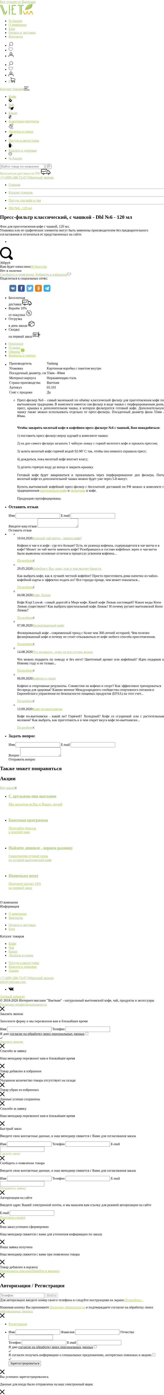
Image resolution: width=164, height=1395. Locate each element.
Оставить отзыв (20, 530)
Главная (14, 185)
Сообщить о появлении (17, 274)
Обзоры (16, 351)
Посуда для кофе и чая (25, 200)
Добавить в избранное (51, 274)
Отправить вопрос (22, 759)
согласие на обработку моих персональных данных (47, 1034)
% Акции (15, 21)
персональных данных (16, 1311)
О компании (17, 24)
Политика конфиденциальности (23, 1004)
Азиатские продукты (24, 121)
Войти (51, 1295)
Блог (12, 29)
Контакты (16, 36)
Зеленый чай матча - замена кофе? (57, 538)
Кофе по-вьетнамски (47, 709)
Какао (13, 113)
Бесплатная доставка (17, 301)
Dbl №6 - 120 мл (20, 208)
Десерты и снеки (21, 131)
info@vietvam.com (13, 982)
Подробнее (25, 560)
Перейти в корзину (46, 1271)
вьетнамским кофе (53, 490)
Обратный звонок (41, 177)
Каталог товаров (12, 89)
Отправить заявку (13, 1188)
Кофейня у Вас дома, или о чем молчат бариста (66, 568)
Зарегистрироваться (24, 1363)
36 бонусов (39, 266)
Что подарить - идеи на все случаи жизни (62, 652)
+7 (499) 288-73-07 (14, 177)
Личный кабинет (12, 996)
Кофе (12, 96)
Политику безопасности (67, 1307)
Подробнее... (134, 1300)
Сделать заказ (10, 1153)
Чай (11, 105)
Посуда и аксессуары (24, 140)
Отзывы (14, 347)
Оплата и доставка (22, 32)
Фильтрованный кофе (48, 625)
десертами (77, 490)
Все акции (7, 788)
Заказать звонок (11, 1041)
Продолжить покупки (16, 1271)
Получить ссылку (13, 1217)
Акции (15, 158)
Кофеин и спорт (44, 678)
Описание (16, 344)
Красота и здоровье (23, 150)
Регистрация (18, 1324)
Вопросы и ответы (22, 355)
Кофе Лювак (41, 595)
